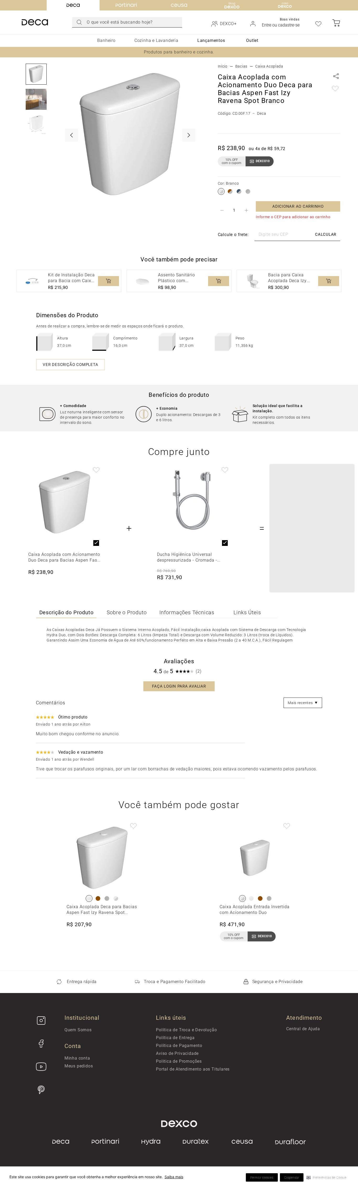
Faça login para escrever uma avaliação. (179, 686)
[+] (246, 210)
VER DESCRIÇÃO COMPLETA (70, 364)
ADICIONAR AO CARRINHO (298, 206)
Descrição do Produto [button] (66, 612)
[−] (222, 210)
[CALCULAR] (325, 234)
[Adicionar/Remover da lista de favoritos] (335, 89)
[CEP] (264, 234)
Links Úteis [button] (247, 612)
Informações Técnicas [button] (186, 612)
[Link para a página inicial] (222, 66)
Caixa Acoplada (269, 66)
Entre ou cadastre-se (281, 25)
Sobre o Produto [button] (127, 612)
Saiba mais (174, 1177)
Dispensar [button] (291, 1178)
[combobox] (127, 22)
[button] (327, 1177)
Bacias (241, 66)
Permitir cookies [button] (261, 1178)
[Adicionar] (108, 281)
